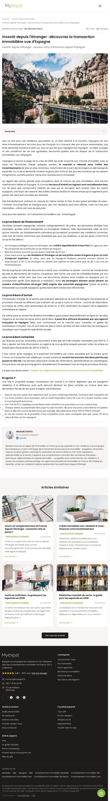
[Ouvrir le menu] (100, 6)
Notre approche (65, 667)
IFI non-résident (65, 715)
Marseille (6, 773)
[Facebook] (11, 697)
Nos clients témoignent (69, 679)
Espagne (23, 773)
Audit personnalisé (10, 711)
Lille (14, 773)
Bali (30, 773)
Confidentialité (23, 796)
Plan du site (7, 756)
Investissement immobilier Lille (85, 773)
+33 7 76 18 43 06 (13, 683)
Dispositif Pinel (64, 723)
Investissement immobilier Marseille (52, 773)
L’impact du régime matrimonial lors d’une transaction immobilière (66, 370)
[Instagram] (17, 697)
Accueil (5, 19)
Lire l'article (10, 556)
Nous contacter (9, 727)
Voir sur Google (39, 673)
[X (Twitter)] (5, 697)
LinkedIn (23, 438)
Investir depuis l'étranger (23, 19)
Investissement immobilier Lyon (86, 776)
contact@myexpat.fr (15, 679)
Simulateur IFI (8, 715)
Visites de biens (65, 675)
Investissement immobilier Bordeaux (51, 776)
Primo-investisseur (11, 748)
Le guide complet (10, 744)
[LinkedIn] (24, 697)
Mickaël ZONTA (24, 431)
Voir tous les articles (55, 635)
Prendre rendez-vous (12, 723)
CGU (33, 796)
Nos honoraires (65, 663)
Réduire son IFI (64, 719)
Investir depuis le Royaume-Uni (16, 752)
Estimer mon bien (10, 719)
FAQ (4, 740)
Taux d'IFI (62, 711)
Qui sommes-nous (66, 659)
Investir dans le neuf (67, 727)
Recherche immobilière (69, 671)
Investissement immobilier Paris (17, 776)
